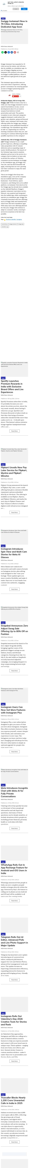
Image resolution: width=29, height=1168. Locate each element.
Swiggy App (20, 224)
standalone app (5, 226)
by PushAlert (4, 10)
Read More (14, 431)
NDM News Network (7, 46)
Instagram (19, 219)
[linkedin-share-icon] (12, 53)
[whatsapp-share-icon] (2, 53)
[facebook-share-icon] (8, 53)
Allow (24, 9)
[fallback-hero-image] (14, 369)
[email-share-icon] (15, 53)
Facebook (8, 219)
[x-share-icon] (5, 53)
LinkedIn (13, 219)
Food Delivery (5, 224)
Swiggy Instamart (13, 224)
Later (16, 9)
